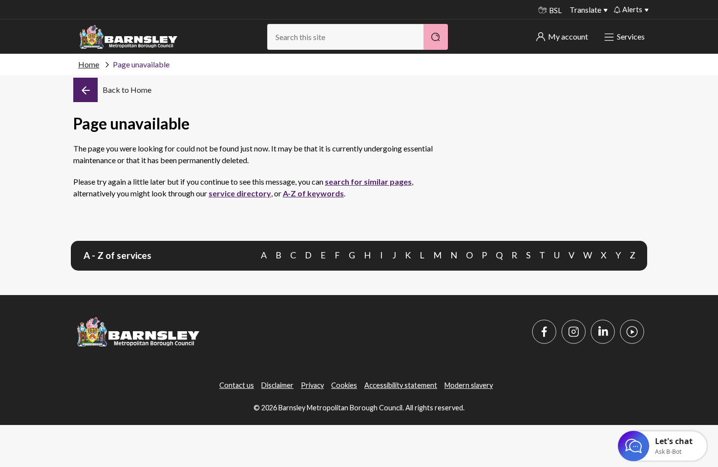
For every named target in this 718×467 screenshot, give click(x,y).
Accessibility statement (400, 385)
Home (88, 64)
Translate (585, 9)
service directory (240, 193)
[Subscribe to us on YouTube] (632, 331)
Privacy (312, 385)
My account (568, 36)
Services (631, 36)
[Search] (435, 37)
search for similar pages (368, 181)
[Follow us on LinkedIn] (603, 331)
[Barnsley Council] (128, 37)
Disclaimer (277, 385)
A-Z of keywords (313, 193)
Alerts (632, 9)
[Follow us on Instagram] (573, 331)
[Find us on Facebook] (544, 331)
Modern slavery (468, 385)
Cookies (344, 385)
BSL (555, 10)
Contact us (236, 385)
